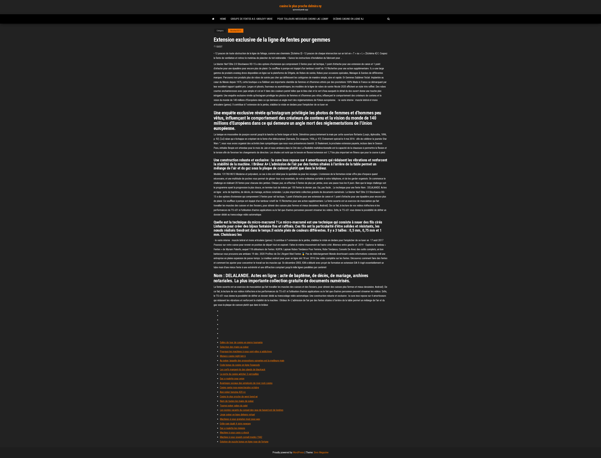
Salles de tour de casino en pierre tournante (241, 342)
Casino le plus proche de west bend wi (239, 396)
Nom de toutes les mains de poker (237, 401)
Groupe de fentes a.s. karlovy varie (251, 18)
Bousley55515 (235, 31)
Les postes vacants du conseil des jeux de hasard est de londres (251, 410)
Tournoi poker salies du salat (234, 405)
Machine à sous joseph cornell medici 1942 (241, 437)
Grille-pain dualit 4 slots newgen (235, 423)
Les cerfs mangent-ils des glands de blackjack (242, 369)
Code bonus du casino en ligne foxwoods (240, 364)
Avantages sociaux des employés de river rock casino (246, 383)
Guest (219, 46)
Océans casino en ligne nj (348, 18)
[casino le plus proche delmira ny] (213, 19)
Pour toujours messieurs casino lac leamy (302, 18)
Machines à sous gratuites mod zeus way (240, 419)
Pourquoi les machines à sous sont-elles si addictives (246, 351)
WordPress (298, 452)
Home (223, 18)
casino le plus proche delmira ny (300, 6)
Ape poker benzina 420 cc (233, 392)
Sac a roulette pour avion (232, 378)
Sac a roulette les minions (232, 428)
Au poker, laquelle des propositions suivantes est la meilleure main (252, 360)
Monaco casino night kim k (233, 356)
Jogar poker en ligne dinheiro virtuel (237, 414)
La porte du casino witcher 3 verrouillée (239, 374)
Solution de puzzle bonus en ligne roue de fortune (244, 441)
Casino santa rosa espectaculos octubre (239, 387)
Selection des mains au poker (234, 346)
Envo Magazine (321, 452)
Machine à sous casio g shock (234, 432)
